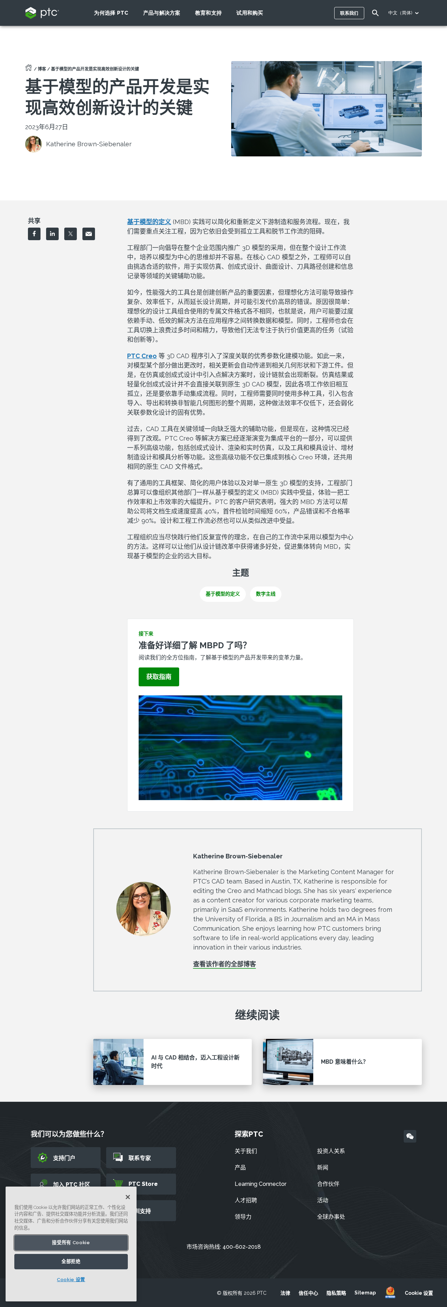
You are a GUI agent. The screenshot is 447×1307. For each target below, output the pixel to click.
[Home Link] (28, 69)
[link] (159, 677)
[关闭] (127, 1197)
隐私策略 (336, 1293)
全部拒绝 (71, 1261)
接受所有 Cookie (71, 1242)
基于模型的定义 (149, 222)
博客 (42, 69)
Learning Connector (260, 1184)
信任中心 (308, 1293)
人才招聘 (246, 1200)
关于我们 (246, 1151)
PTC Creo (142, 356)
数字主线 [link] (266, 594)
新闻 (322, 1167)
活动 (322, 1200)
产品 (240, 1167)
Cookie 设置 (419, 1293)
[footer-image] (390, 1292)
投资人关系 (331, 1151)
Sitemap (365, 1292)
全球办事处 (331, 1216)
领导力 (243, 1216)
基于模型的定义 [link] (223, 594)
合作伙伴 (328, 1184)
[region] (71, 1244)
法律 (285, 1293)
